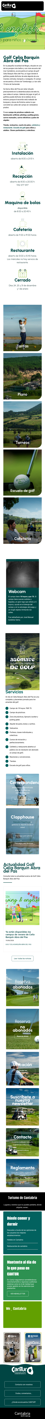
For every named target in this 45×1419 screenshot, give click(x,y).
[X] (27, 1318)
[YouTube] (16, 1323)
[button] (5, 1347)
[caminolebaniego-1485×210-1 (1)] (22, 1412)
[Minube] (10, 1318)
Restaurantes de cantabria (17, 1246)
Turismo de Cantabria (22, 1197)
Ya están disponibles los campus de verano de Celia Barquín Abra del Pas (20, 934)
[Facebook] (21, 1318)
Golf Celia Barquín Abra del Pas (18, 944)
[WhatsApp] (21, 1323)
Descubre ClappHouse (21, 822)
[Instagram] (32, 1318)
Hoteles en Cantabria (15, 1240)
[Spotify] (27, 1323)
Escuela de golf (19, 128)
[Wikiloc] (16, 1318)
